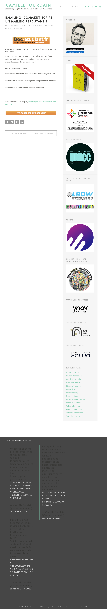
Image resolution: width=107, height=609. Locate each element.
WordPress (61, 607)
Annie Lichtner (73, 373)
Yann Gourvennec (74, 416)
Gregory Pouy (72, 396)
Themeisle (84, 607)
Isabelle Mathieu (73, 403)
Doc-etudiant (37, 25)
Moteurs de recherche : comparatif (21, 133)
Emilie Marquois (73, 379)
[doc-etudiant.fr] (31, 40)
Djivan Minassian (74, 376)
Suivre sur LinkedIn (75, 52)
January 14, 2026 (51, 518)
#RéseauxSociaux (20, 488)
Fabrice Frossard (73, 383)
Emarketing (19, 25)
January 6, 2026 (19, 511)
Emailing (9, 25)
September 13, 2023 (20, 588)
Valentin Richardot (74, 413)
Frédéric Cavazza (74, 389)
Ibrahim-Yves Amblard (76, 399)
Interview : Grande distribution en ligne (45, 133)
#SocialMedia (24, 485)
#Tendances (17, 492)
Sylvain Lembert (73, 406)
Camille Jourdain (28, 5)
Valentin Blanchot (74, 409)
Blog (62, 7)
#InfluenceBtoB (23, 569)
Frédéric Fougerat (74, 393)
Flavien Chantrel (73, 386)
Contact (74, 7)
